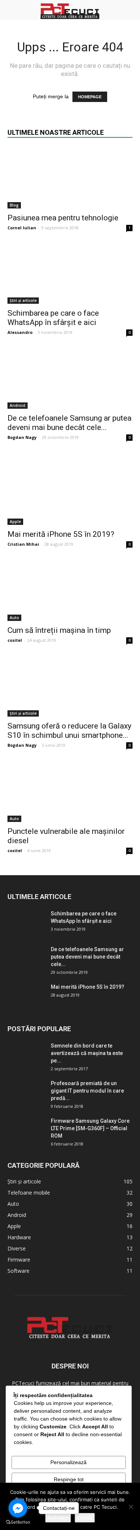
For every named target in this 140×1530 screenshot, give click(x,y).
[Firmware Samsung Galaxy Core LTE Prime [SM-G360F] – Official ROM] (26, 1130)
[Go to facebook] (18, 1508)
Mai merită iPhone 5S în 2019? (60, 534)
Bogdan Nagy (22, 437)
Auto (14, 617)
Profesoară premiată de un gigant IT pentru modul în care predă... (87, 1090)
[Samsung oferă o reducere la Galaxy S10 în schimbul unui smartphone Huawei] (70, 686)
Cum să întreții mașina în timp (59, 630)
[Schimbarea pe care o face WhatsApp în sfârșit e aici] (70, 273)
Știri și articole (23, 300)
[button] (129, 10)
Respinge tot (69, 1479)
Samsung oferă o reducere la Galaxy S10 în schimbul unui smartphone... (69, 730)
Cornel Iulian (21, 227)
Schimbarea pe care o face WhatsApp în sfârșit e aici (53, 318)
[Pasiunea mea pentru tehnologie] (70, 177)
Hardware (19, 1237)
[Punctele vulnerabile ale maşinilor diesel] (70, 791)
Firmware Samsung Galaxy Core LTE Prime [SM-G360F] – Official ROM (90, 1128)
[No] (130, 1506)
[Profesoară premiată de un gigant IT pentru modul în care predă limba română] (26, 1093)
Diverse (16, 1248)
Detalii (85, 1518)
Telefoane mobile (28, 1192)
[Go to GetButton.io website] (18, 1522)
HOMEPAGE (90, 97)
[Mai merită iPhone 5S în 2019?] (70, 488)
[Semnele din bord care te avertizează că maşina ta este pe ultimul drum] (26, 1050)
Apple (15, 521)
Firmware (18, 1259)
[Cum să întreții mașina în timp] (70, 590)
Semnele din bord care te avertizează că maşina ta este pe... (87, 1053)
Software (18, 1270)
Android (17, 405)
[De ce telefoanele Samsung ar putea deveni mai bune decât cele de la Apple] (70, 378)
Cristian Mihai (23, 544)
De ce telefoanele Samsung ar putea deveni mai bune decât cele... (69, 423)
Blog (14, 205)
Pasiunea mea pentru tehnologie (62, 217)
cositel (14, 640)
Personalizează (68, 1462)
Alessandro (19, 332)
